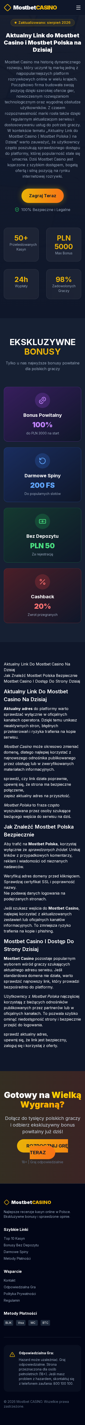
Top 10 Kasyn (14, 1238)
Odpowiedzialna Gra (20, 1287)
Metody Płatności (17, 1258)
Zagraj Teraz (42, 195)
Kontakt (9, 1280)
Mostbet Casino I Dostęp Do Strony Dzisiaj (42, 681)
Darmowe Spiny (16, 1252)
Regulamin (12, 1300)
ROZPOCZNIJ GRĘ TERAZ (47, 1149)
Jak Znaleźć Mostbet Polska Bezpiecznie (40, 675)
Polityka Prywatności (20, 1294)
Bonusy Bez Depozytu (21, 1245)
